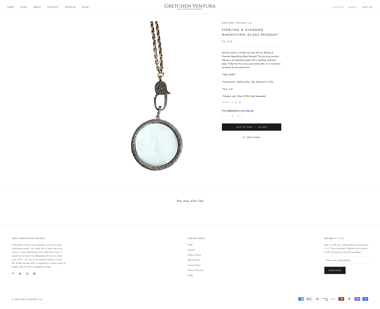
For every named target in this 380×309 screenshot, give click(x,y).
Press (190, 244)
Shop (24, 7)
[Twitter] (236, 102)
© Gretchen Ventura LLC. (27, 299)
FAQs (190, 275)
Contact (53, 7)
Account (338, 7)
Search (352, 7)
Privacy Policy (194, 265)
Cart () (367, 7)
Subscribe (335, 270)
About (37, 7)
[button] (251, 137)
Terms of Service (196, 270)
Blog (85, 7)
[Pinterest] (240, 102)
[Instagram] (27, 273)
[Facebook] (232, 102)
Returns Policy (194, 255)
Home (10, 7)
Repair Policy (194, 260)
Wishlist (70, 7)
